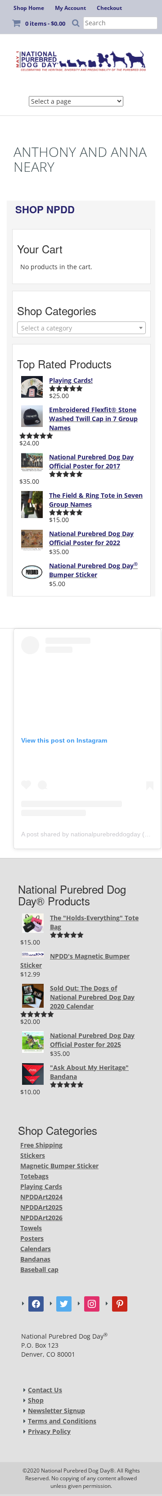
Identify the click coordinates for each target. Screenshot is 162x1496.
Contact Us (45, 1390)
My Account (70, 8)
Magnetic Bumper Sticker (59, 1165)
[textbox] (81, 328)
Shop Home (29, 8)
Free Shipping (41, 1145)
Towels (31, 1228)
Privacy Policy (49, 1431)
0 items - (45, 23)
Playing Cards (41, 1186)
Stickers (32, 1155)
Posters (32, 1238)
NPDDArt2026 (41, 1217)
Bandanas (35, 1259)
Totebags (34, 1176)
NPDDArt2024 (41, 1197)
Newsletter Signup (56, 1410)
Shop (36, 1400)
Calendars (35, 1248)
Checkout (109, 8)
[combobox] (81, 327)
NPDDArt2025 (41, 1207)
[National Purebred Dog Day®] (81, 59)
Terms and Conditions (62, 1421)
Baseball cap (39, 1269)
